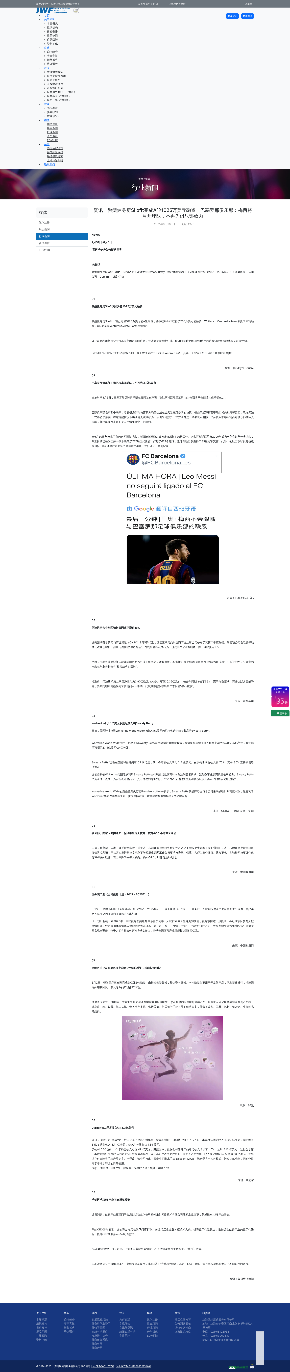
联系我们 (49, 164)
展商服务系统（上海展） (62, 92)
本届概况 (52, 23)
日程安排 (52, 31)
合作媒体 (152, 1331)
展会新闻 (52, 128)
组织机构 (52, 27)
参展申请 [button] (247, 16)
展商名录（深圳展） (59, 96)
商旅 (47, 144)
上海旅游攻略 (55, 160)
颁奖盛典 (52, 59)
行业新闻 (52, 132)
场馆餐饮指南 (55, 156)
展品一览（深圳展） (59, 100)
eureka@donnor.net (226, 1339)
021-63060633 (220, 1335)
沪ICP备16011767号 (103, 1366)
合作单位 (52, 136)
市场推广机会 (55, 88)
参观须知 (52, 112)
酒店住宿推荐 (55, 148)
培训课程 (52, 63)
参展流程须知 (55, 71)
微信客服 (281, 713)
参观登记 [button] (232, 16)
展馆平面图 (53, 80)
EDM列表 (52, 140)
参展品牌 (124, 1335)
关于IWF (49, 19)
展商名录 (97, 1343)
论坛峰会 (52, 51)
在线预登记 (53, 116)
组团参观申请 (127, 1331)
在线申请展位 (55, 84)
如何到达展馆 (55, 152)
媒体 (47, 120)
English (248, 3)
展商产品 (97, 1347)
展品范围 (52, 35)
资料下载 (52, 43)
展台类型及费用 (56, 75)
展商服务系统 (100, 1339)
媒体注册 (52, 124)
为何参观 (52, 108)
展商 (47, 67)
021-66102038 (219, 1331)
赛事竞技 (52, 55)
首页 (47, 15)
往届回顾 (52, 39)
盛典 (47, 47)
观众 (47, 104)
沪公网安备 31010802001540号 (133, 1366)
